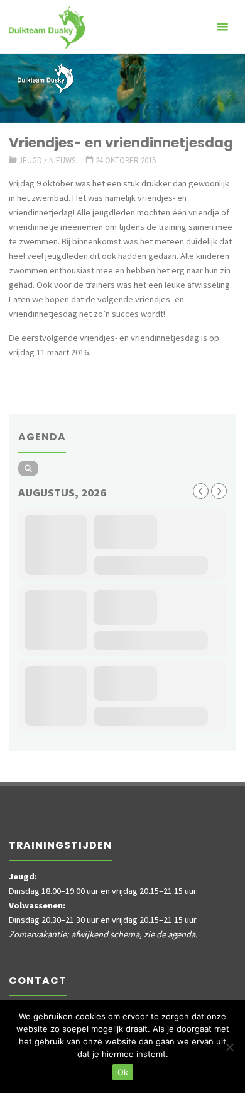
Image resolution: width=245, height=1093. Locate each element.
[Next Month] (219, 491)
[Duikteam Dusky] (47, 26)
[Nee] (229, 1047)
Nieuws (62, 160)
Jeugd (30, 160)
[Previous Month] (201, 491)
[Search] (28, 468)
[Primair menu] (222, 27)
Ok (122, 1072)
